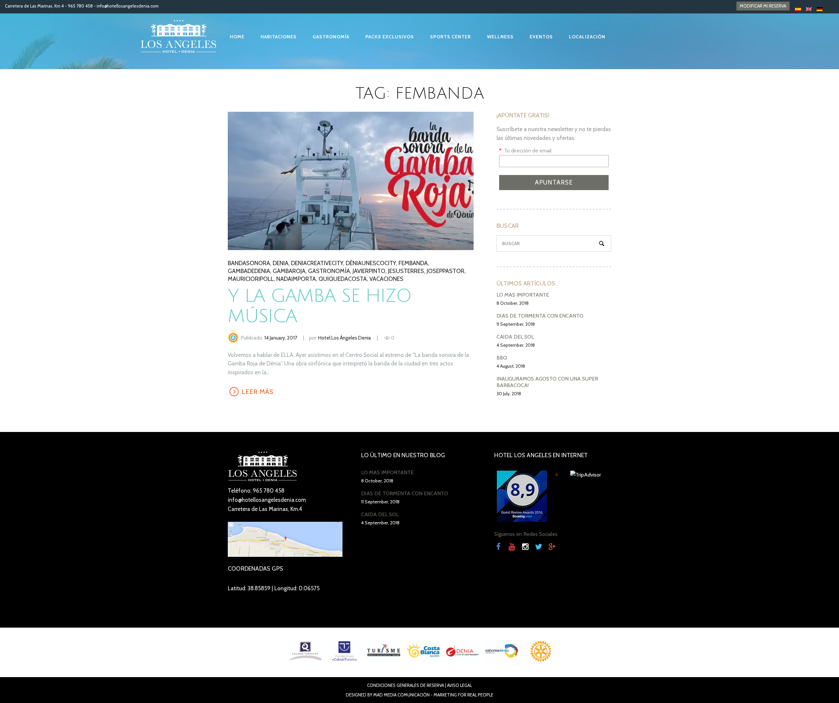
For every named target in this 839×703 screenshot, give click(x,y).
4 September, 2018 (516, 345)
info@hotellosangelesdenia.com (128, 6)
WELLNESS (500, 37)
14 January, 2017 (280, 338)
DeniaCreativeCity (317, 263)
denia (280, 263)
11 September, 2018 (516, 324)
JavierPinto (369, 271)
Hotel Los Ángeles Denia (344, 338)
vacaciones (386, 279)
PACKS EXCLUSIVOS (389, 37)
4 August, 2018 (511, 366)
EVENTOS (541, 37)
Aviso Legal (459, 685)
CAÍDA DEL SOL (515, 337)
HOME (237, 37)
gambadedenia (249, 271)
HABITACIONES (279, 37)
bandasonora (249, 263)
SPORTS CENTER (450, 37)
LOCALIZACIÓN (587, 37)
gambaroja (289, 271)
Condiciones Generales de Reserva (405, 685)
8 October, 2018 (513, 303)
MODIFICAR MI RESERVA (763, 6)
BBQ (502, 358)
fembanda (413, 263)
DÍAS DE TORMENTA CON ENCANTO (540, 316)
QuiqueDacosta (343, 279)
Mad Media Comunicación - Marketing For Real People (433, 694)
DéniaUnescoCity (371, 263)
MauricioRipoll (251, 279)
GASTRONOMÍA (331, 37)
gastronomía (329, 271)
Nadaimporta (296, 279)
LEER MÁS (350, 181)
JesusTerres (406, 271)
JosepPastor (445, 271)
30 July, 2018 (509, 394)
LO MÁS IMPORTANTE (523, 295)
